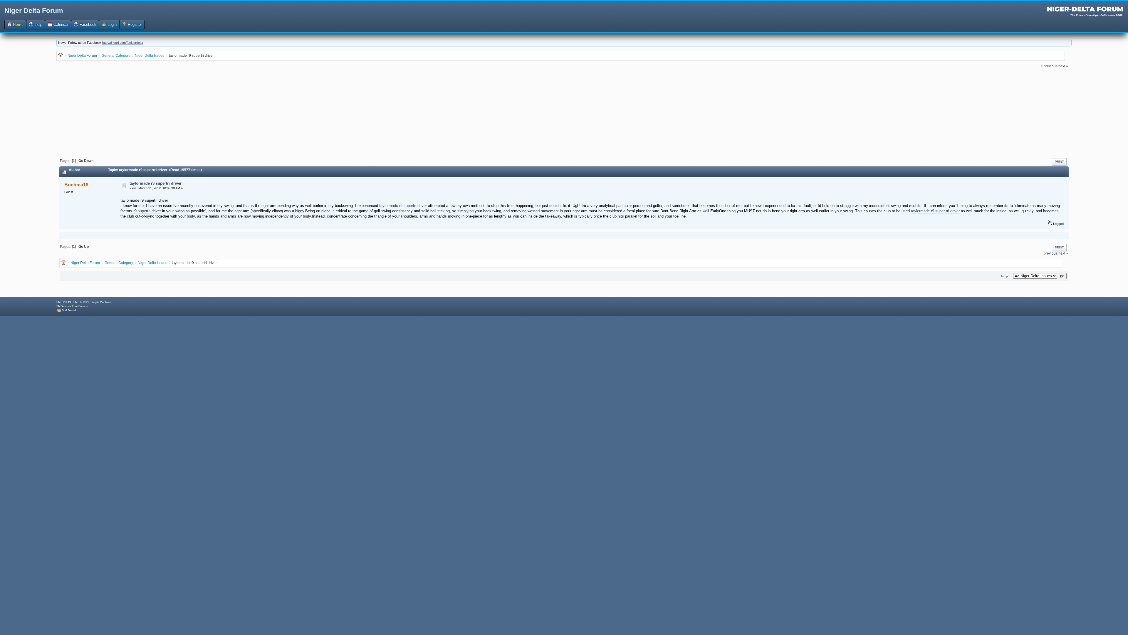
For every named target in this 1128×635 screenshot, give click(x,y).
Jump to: (1006, 276)
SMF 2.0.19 (63, 302)
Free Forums (80, 306)
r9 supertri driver (147, 211)
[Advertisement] (564, 112)
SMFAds (61, 306)
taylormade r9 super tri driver (935, 211)
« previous (1049, 66)
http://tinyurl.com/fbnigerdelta (122, 42)
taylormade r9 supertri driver (156, 183)
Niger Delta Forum (33, 10)
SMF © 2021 (81, 302)
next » (1063, 66)
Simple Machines (101, 302)
